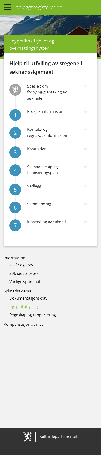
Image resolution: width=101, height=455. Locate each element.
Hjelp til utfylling (23, 306)
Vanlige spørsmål (24, 281)
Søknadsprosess (24, 273)
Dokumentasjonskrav (28, 298)
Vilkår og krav (21, 265)
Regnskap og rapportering (32, 314)
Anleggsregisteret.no (39, 7)
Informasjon (14, 257)
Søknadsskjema (17, 291)
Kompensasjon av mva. (24, 324)
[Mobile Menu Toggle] (7, 7)
